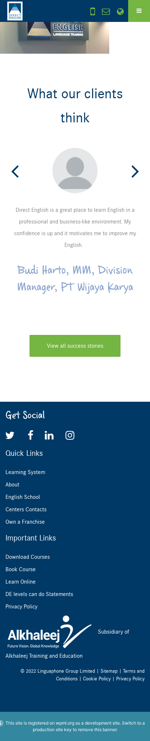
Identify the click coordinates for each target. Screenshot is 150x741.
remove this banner (97, 729)
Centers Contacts (26, 509)
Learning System (25, 472)
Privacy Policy (21, 606)
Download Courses (27, 557)
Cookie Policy (97, 679)
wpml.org (65, 723)
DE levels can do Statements (39, 594)
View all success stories (75, 346)
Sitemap (109, 671)
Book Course (20, 569)
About (12, 484)
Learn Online (20, 581)
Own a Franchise (25, 522)
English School (22, 497)
